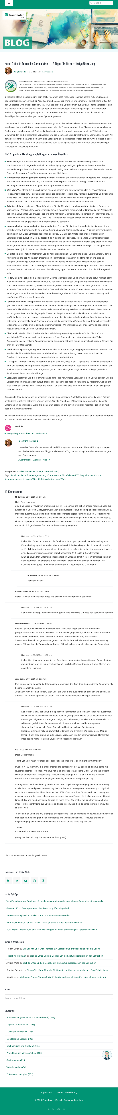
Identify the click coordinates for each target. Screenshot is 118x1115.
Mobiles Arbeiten (46, 479)
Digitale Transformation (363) (20, 1024)
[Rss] (8, 880)
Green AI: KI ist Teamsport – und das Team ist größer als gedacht (38, 908)
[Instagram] (34, 880)
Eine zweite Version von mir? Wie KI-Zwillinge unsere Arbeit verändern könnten (44, 922)
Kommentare (47, 72)
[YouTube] (25, 880)
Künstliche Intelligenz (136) (19, 1031)
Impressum (46, 1092)
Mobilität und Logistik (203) (19, 1039)
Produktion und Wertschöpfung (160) (24, 1053)
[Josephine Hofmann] (8, 69)
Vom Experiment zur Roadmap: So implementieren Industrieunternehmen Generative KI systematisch (55, 901)
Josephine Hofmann (22, 72)
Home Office (31, 479)
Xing (45, 460)
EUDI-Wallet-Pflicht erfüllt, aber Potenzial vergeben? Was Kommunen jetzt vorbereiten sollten (51, 929)
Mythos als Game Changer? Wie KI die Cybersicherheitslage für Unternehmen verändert (63, 977)
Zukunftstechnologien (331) (19, 1074)
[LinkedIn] (16, 880)
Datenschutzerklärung (66, 1092)
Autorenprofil (24, 460)
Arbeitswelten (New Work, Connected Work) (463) (30, 1017)
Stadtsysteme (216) (16, 1060)
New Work (61, 479)
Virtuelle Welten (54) (16, 1067)
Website (37, 460)
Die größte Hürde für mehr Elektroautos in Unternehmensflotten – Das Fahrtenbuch (67, 970)
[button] (107, 1055)
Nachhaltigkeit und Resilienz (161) (23, 1046)
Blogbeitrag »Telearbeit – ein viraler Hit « (27, 433)
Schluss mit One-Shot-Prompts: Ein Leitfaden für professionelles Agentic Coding (61, 948)
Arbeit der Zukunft (19, 475)
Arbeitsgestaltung (37, 475)
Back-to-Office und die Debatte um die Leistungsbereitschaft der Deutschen (66, 956)
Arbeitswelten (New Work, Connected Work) (38, 471)
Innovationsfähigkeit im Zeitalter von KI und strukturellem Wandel (37, 915)
